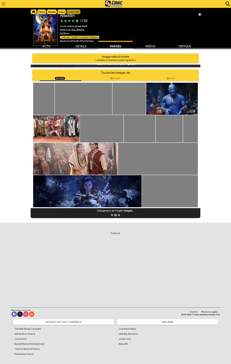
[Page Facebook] (14, 314)
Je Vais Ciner (125, 339)
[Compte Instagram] (25, 314)
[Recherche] (227, 4)
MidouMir (123, 344)
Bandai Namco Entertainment (30, 344)
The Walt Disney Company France (79, 37)
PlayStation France (24, 354)
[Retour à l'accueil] (114, 4)
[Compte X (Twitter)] (20, 314)
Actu (46, 46)
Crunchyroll (20, 339)
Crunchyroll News (127, 329)
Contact (194, 312)
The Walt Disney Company (28, 329)
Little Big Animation (128, 334)
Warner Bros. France (25, 334)
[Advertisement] (115, 267)
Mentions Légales (209, 312)
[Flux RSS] (31, 314)
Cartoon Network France (27, 349)
